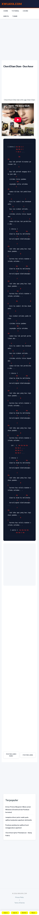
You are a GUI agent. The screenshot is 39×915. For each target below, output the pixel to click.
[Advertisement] (19, 39)
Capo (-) (5, 912)
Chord (25, 11)
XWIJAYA (12, 4)
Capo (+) (15, 912)
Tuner (14, 16)
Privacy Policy (19, 897)
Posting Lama (28, 755)
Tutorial (15, 11)
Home (6, 11)
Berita (6, 16)
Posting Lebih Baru (11, 755)
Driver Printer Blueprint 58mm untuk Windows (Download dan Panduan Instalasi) (18, 809)
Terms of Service (19, 903)
